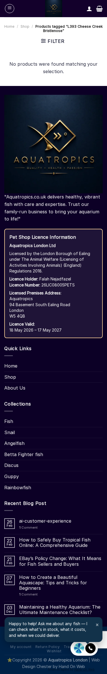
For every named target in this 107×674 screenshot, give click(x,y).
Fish (8, 421)
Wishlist (54, 651)
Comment (28, 527)
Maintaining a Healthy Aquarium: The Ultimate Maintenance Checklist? (59, 609)
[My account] (89, 8)
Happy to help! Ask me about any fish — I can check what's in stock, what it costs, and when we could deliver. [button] (54, 629)
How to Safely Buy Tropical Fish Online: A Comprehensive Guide (54, 542)
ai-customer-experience (45, 521)
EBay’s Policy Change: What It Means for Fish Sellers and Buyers (60, 561)
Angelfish (14, 443)
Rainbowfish (17, 487)
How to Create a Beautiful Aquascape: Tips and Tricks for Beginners (53, 583)
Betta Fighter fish (23, 454)
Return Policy (47, 647)
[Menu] (9, 8)
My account (20, 647)
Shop (25, 26)
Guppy (11, 476)
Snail (9, 432)
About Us (14, 388)
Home (9, 26)
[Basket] (99, 8)
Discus (11, 465)
